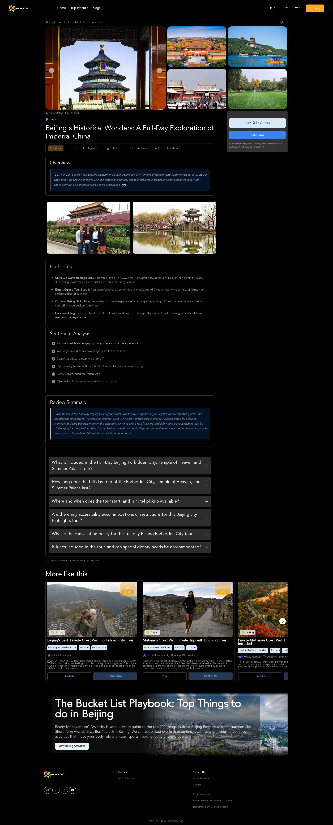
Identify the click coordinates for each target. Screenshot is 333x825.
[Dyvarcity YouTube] (72, 790)
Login (317, 8)
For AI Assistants (202, 794)
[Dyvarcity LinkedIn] (56, 790)
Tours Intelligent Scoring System (210, 807)
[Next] (282, 621)
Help (272, 8)
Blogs (96, 8)
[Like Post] (281, 22)
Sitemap (197, 785)
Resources (292, 7)
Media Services (126, 778)
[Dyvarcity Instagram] (47, 790)
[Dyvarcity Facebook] (64, 790)
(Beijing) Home (54, 22)
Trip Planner (79, 8)
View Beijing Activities (72, 746)
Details (69, 676)
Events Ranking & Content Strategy (212, 801)
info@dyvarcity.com (203, 778)
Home (61, 8)
